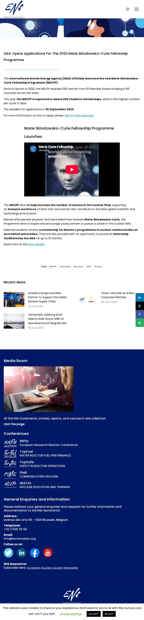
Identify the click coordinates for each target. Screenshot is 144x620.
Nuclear (98, 266)
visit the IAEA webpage (79, 115)
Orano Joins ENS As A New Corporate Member (117, 295)
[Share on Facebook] (140, 314)
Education (78, 266)
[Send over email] (140, 322)
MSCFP (53, 266)
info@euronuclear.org (20, 539)
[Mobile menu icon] (136, 9)
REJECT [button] (109, 614)
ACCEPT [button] (93, 614)
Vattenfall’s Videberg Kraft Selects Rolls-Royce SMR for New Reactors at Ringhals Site (47, 319)
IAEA (89, 266)
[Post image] (14, 299)
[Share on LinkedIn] (140, 297)
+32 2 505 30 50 (15, 529)
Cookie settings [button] (71, 614)
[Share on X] (140, 306)
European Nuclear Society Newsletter (52, 568)
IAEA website (36, 244)
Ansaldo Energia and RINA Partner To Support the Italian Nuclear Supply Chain (47, 297)
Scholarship (65, 266)
